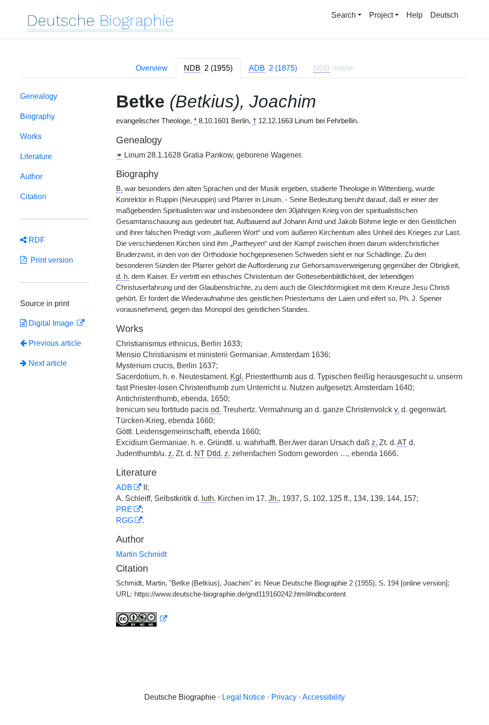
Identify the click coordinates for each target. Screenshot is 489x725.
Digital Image (51, 323)
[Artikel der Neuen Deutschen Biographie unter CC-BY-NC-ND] (142, 619)
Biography (37, 116)
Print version (50, 260)
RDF (36, 240)
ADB (124, 487)
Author (31, 176)
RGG (124, 520)
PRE (124, 509)
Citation (33, 196)
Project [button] (381, 15)
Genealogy (38, 96)
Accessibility (323, 697)
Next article (47, 363)
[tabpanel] (244, 361)
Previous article (55, 343)
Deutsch (444, 15)
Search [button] (343, 15)
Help (414, 15)
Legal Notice (243, 697)
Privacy (284, 697)
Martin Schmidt (141, 554)
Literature (36, 156)
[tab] (208, 68)
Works (31, 136)
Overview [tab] (152, 68)
